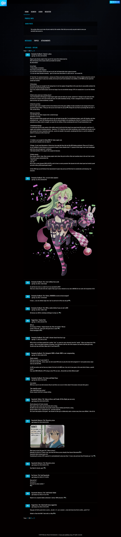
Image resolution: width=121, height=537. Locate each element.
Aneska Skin (42, 320)
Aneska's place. (47, 54)
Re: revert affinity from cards (51, 282)
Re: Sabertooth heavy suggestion (48, 505)
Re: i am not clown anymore (50, 178)
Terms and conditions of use (66, 535)
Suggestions (34, 320)
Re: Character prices (49, 420)
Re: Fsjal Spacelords (43, 475)
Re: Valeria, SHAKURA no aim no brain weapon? (56, 296)
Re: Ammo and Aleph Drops (50, 378)
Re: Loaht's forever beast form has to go (54, 337)
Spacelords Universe (36, 420)
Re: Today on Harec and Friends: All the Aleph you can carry (59, 399)
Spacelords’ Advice (36, 399)
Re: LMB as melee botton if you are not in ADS (55, 308)
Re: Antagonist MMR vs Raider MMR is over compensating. (59, 353)
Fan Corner (34, 475)
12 (34, 50)
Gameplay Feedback (36, 54)
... (32, 50)
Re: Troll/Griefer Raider (50, 493)
